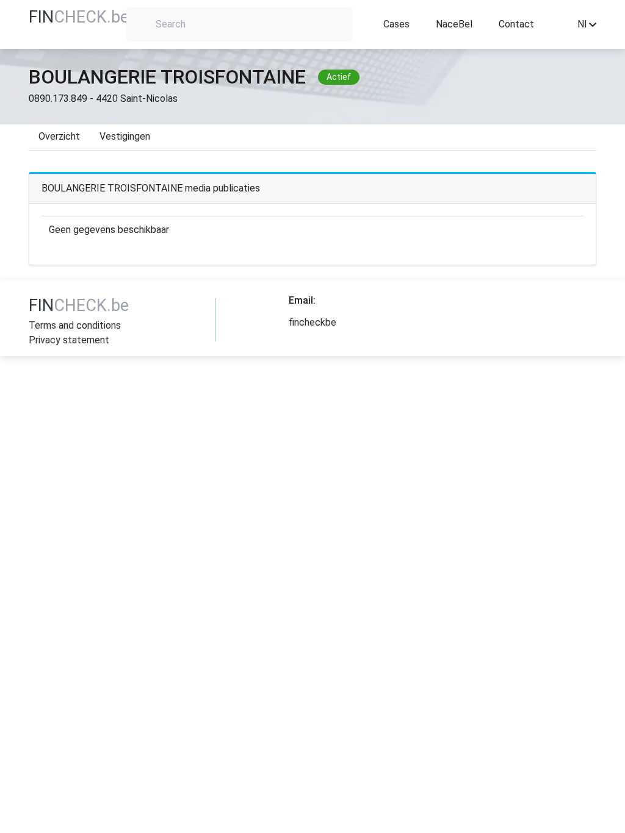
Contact (516, 24)
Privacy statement (69, 340)
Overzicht (59, 136)
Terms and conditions (75, 325)
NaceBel (454, 24)
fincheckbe (312, 322)
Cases (396, 24)
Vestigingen (124, 136)
